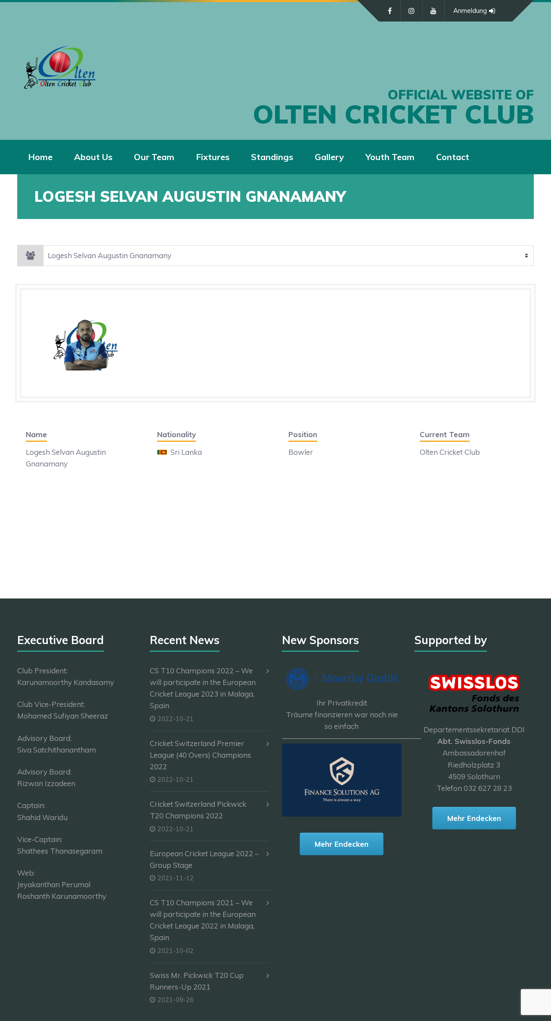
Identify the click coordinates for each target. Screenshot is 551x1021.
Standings (272, 156)
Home (40, 156)
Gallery (329, 156)
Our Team (154, 156)
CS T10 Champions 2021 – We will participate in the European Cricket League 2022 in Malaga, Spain (203, 920)
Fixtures (212, 156)
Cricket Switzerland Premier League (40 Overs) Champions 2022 (200, 755)
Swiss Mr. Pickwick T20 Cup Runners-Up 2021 (197, 981)
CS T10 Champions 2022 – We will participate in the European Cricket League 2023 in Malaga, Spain (203, 688)
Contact (452, 156)
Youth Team (390, 156)
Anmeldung (470, 10)
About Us (93, 156)
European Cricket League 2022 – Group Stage (204, 859)
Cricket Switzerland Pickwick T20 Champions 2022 (198, 809)
